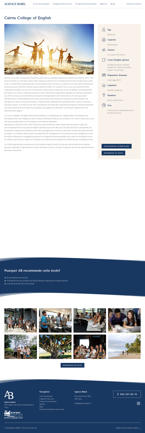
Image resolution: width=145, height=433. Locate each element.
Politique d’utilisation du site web (51, 409)
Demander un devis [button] (113, 153)
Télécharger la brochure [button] (116, 146)
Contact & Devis (133, 4)
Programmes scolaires (85, 4)
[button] (138, 404)
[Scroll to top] (141, 429)
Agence (103, 4)
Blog (113, 4)
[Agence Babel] (15, 4)
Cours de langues (41, 4)
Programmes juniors (62, 4)
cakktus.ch (137, 428)
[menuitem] (41, 4)
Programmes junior (46, 399)
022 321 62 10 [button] (128, 394)
